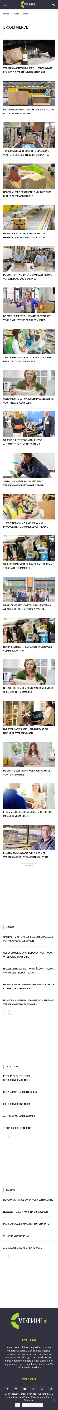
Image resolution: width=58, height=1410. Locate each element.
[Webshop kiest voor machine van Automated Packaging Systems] (29, 424)
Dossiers (15, 13)
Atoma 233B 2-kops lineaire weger (23, 1247)
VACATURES (12, 1066)
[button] (5, 4)
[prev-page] (5, 1013)
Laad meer (28, 865)
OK (17, 1404)
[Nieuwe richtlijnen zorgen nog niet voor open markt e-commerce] (29, 672)
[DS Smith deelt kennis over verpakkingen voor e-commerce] (29, 754)
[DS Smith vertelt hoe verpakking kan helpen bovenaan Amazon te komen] (29, 217)
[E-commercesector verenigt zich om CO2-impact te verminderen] (29, 796)
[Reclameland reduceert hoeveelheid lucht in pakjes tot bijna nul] (29, 93)
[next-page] (10, 1013)
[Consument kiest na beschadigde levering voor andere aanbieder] (29, 383)
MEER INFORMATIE (32, 1404)
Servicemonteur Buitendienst (21, 1092)
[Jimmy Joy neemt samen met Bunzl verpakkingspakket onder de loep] (29, 465)
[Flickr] (16, 1389)
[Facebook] (7, 1389)
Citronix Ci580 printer (16, 1236)
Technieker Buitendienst (18, 1128)
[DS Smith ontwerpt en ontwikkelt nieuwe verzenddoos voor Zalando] (29, 259)
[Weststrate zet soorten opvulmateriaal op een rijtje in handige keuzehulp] (29, 589)
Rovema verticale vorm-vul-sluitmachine (28, 1199)
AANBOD (10, 1190)
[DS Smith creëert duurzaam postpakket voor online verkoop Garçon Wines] (29, 300)
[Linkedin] (24, 1389)
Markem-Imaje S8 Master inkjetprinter (26, 1223)
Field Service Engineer (16, 1104)
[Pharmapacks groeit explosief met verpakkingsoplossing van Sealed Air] (29, 837)
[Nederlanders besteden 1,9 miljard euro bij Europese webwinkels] (29, 176)
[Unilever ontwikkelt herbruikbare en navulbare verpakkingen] (29, 713)
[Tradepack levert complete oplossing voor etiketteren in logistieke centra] (29, 135)
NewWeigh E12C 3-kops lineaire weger (25, 1212)
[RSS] (33, 1389)
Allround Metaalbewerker (19, 1116)
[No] (54, 1400)
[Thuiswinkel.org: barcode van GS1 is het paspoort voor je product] (29, 341)
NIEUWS (10, 927)
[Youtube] (51, 1389)
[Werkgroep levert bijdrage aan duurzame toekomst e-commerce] (29, 548)
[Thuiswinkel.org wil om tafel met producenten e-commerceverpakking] (29, 506)
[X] (42, 1389)
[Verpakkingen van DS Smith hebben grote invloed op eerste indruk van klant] (29, 52)
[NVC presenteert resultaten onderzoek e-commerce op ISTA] (29, 630)
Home (6, 13)
